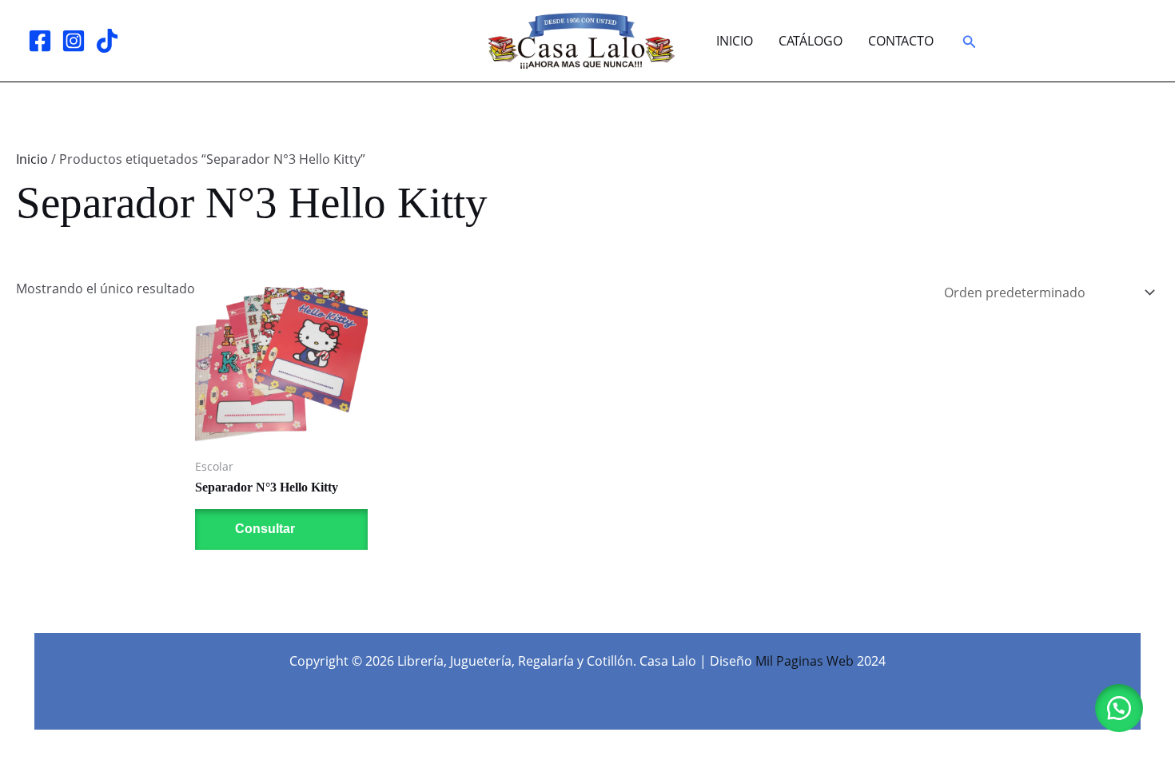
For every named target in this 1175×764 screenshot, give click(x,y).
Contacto (901, 41)
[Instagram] (74, 41)
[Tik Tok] (107, 41)
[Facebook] (40, 41)
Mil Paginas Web (804, 661)
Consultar (263, 528)
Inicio (734, 41)
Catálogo (810, 41)
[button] (969, 42)
